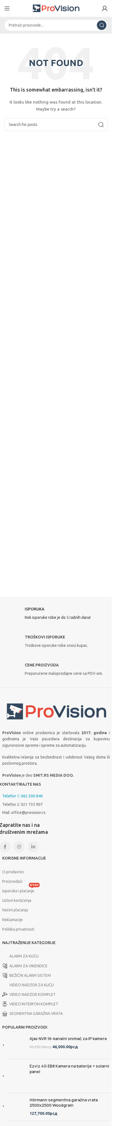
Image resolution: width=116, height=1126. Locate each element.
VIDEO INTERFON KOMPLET (33, 1004)
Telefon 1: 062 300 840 (22, 796)
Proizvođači (12, 881)
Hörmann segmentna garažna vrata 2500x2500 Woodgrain (64, 1102)
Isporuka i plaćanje (20, 889)
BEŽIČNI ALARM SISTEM (30, 975)
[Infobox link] (56, 615)
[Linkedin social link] (33, 846)
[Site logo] (56, 8)
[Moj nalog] (104, 8)
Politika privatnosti (18, 929)
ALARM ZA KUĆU (24, 956)
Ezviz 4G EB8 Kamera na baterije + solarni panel (69, 1068)
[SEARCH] (101, 25)
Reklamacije (12, 919)
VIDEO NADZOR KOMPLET (32, 994)
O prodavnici (13, 872)
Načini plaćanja (15, 910)
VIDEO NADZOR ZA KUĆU (31, 985)
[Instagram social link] (19, 846)
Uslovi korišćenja (16, 900)
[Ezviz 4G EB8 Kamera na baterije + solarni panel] (16, 1075)
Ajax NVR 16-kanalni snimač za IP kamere (68, 1038)
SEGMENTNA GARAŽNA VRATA (36, 1013)
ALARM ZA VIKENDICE (28, 966)
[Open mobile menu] (7, 8)
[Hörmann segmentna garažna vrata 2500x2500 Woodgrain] (16, 1107)
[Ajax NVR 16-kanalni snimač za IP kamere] (16, 1045)
